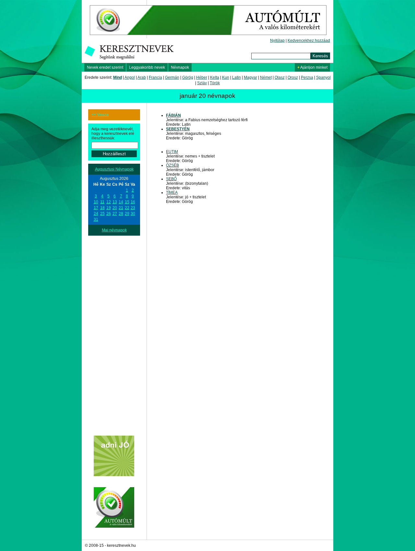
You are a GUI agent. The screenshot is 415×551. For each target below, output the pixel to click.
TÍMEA (172, 192)
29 (127, 213)
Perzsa (307, 77)
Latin (236, 77)
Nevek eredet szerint (105, 67)
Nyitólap (277, 40)
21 (121, 207)
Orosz (293, 77)
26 (108, 213)
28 (121, 213)
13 (115, 202)
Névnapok (180, 67)
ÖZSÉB (172, 165)
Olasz (280, 77)
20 (115, 207)
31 (96, 219)
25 (102, 213)
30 (133, 213)
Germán (172, 77)
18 (102, 207)
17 (96, 207)
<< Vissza (100, 114)
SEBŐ (171, 179)
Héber (201, 77)
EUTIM (172, 151)
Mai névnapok (114, 230)
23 (133, 207)
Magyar (250, 77)
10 (96, 202)
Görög (187, 77)
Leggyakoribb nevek (147, 67)
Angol (129, 77)
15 (127, 202)
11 (102, 202)
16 (133, 202)
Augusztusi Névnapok (114, 169)
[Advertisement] (114, 333)
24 (96, 213)
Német (266, 77)
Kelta (214, 77)
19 (108, 207)
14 (121, 202)
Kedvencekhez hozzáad (309, 40)
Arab (141, 77)
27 (115, 213)
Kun (225, 77)
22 (127, 207)
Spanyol (323, 77)
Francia (155, 77)
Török (215, 83)
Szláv (202, 83)
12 (108, 202)
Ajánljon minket (312, 67)
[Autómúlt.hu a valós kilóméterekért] (208, 37)
